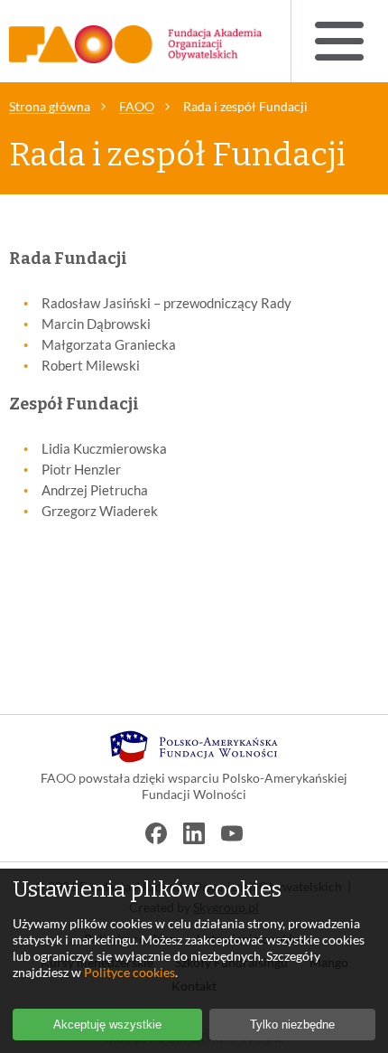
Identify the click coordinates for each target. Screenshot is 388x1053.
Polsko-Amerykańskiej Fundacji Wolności (244, 786)
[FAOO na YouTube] (232, 833)
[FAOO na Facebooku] (156, 833)
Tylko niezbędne (292, 1024)
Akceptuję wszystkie (107, 1024)
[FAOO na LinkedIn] (194, 833)
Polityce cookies (129, 972)
